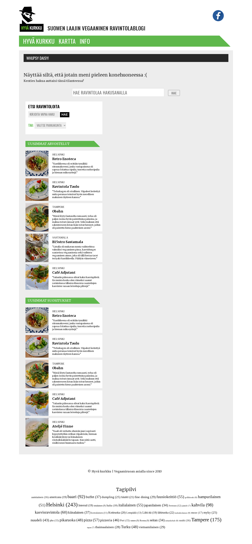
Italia (112, 505)
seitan (157, 520)
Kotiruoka (117, 512)
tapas (90, 527)
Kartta (67, 41)
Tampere (206, 519)
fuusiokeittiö (170, 497)
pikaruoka (71, 520)
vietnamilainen (152, 527)
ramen (134, 520)
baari (76, 496)
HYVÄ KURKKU (39, 41)
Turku (129, 527)
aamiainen (40, 497)
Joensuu (175, 505)
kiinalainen (79, 512)
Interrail (85, 505)
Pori (125, 520)
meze (197, 512)
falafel (127, 497)
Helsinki (62, 504)
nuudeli (40, 520)
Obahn (57, 211)
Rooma (144, 520)
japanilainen (156, 505)
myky (210, 512)
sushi (185, 520)
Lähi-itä (149, 512)
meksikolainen (182, 513)
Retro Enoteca (64, 159)
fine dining (145, 497)
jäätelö (186, 506)
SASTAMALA (60, 237)
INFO (85, 41)
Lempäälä (134, 512)
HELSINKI (58, 154)
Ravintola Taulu (65, 187)
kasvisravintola (51, 512)
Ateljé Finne (62, 426)
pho (54, 520)
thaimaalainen (107, 527)
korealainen (99, 512)
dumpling (111, 497)
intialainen (100, 505)
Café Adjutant (63, 273)
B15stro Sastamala (67, 242)
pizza (91, 520)
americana (58, 497)
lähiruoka (166, 512)
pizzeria (109, 520)
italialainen (130, 505)
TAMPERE (58, 206)
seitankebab (171, 520)
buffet (93, 497)
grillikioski (191, 497)
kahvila (202, 504)
